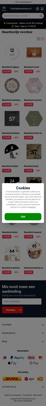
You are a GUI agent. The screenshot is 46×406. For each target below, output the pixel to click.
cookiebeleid (11, 205)
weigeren (32, 207)
